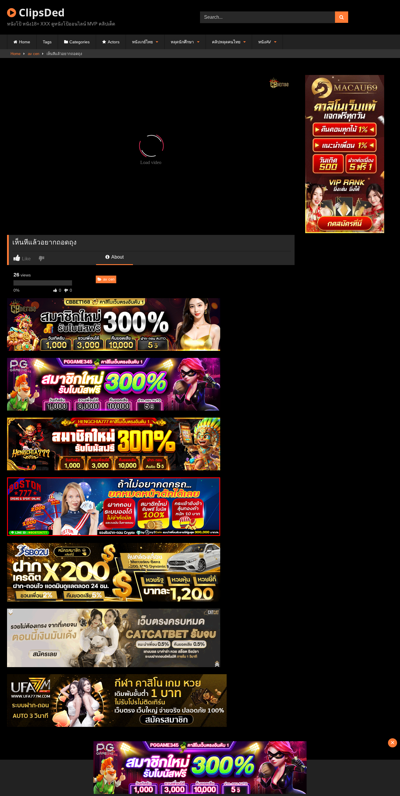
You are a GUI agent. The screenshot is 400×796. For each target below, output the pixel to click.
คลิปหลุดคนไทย (226, 42)
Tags (47, 42)
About (117, 256)
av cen (33, 54)
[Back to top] (381, 778)
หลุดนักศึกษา (182, 42)
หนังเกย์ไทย (142, 42)
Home (24, 42)
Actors (113, 42)
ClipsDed (40, 12)
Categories (79, 42)
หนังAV (264, 42)
